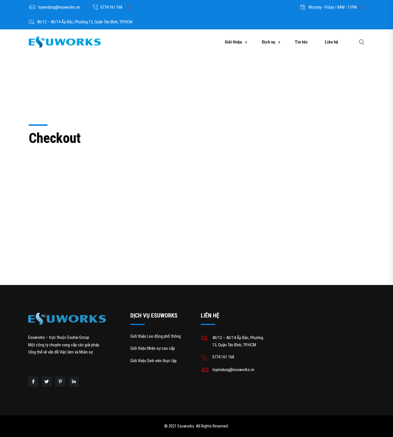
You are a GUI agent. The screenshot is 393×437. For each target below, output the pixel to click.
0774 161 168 (111, 7)
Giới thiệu (233, 42)
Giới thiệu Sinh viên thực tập (153, 360)
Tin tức (301, 42)
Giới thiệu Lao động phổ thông (155, 336)
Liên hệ (331, 42)
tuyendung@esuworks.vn (59, 7)
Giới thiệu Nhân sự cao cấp (152, 348)
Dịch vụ (268, 42)
